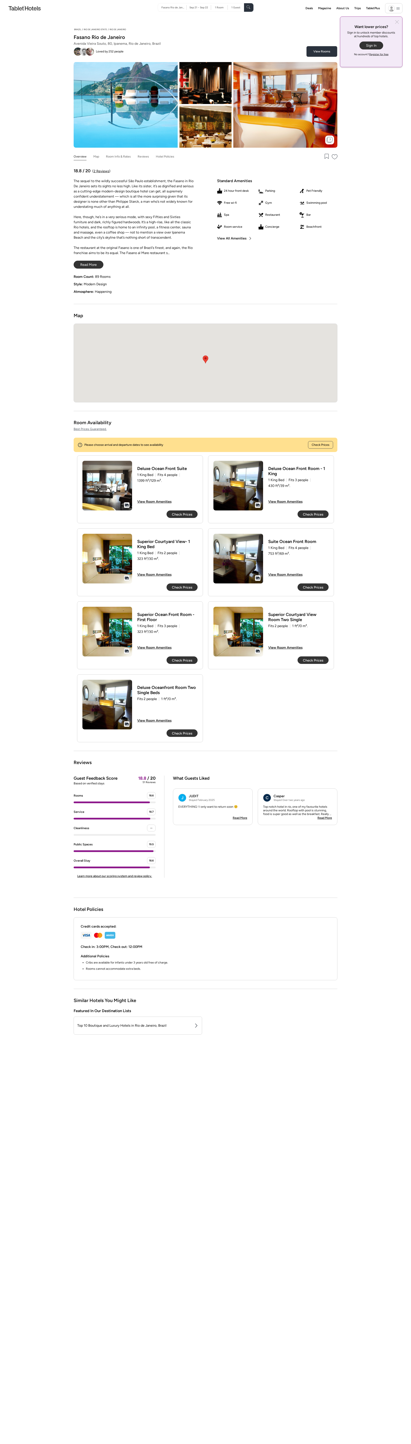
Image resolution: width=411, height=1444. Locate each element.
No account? (371, 54)
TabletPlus (373, 8)
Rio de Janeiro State (95, 29)
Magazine (324, 8)
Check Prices (320, 445)
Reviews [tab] (143, 156)
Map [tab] (96, 156)
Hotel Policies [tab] (165, 156)
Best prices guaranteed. (90, 429)
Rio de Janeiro (118, 29)
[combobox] (173, 7)
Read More (240, 818)
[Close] (397, 22)
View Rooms (321, 51)
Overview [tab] (80, 156)
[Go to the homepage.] (25, 8)
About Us (342, 8)
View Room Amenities (154, 502)
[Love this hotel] (334, 157)
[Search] (248, 7)
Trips (357, 8)
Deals (309, 8)
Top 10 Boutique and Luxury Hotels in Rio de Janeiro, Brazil (122, 1025)
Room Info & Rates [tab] (118, 156)
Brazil (77, 29)
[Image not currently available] (107, 485)
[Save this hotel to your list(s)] (326, 157)
